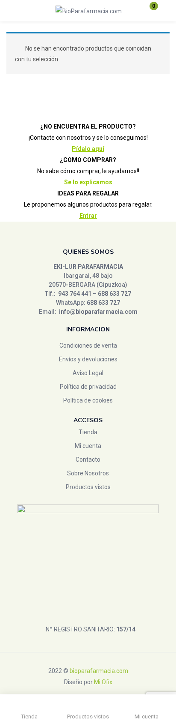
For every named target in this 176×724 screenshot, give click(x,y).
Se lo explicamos (88, 182)
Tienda (88, 432)
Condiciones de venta (88, 345)
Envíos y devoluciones (88, 359)
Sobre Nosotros (88, 473)
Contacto (88, 459)
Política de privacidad (88, 386)
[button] (148, 10)
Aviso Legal (88, 373)
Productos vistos (88, 487)
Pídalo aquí (88, 148)
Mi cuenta (88, 445)
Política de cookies (88, 400)
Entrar (88, 215)
